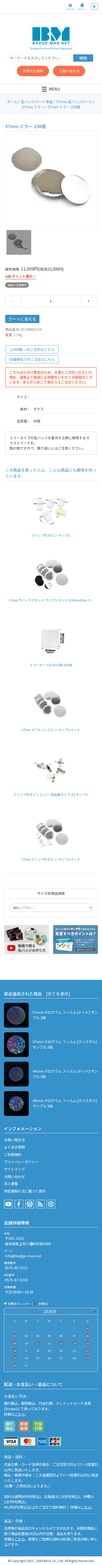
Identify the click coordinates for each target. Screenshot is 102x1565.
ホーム (12, 101)
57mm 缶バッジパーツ (74, 101)
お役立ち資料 (33, 70)
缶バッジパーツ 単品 (37, 101)
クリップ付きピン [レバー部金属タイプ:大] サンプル (51, 794)
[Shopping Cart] (94, 6)
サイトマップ (14, 1169)
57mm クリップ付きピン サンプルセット (51, 859)
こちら (19, 1414)
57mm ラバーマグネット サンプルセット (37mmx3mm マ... (51, 600)
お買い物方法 (14, 1139)
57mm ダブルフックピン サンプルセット (51, 729)
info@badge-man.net (23, 1255)
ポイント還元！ (24, 276)
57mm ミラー (33, 106)
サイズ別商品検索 (51, 893)
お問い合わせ (69, 70)
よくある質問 (14, 1147)
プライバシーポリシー (21, 1161)
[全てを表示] (58, 994)
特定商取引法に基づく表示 (25, 1191)
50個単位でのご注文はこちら (32, 359)
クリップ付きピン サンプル (51, 535)
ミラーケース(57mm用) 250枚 (51, 665)
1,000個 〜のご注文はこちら (32, 349)
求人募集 (11, 1183)
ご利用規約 (12, 1154)
